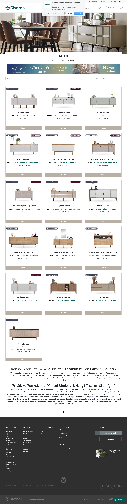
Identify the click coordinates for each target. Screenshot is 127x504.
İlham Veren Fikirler (64, 448)
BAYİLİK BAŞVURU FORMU (90, 1)
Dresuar (25, 451)
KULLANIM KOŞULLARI (11, 485)
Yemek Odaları (63, 60)
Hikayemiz (8, 431)
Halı (42, 431)
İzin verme (68, 13)
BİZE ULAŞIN (112, 1)
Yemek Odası (27, 440)
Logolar (7, 436)
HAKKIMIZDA (103, 1)
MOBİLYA (32, 7)
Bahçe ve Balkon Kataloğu (64, 436)
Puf (42, 438)
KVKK (7, 444)
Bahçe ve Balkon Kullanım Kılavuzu (10, 463)
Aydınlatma (44, 434)
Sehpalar (25, 449)
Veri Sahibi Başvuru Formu (49, 485)
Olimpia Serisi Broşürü (65, 439)
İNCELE (23, 128)
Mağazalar (8, 434)
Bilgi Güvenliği (9, 440)
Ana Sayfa (54, 60)
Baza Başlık (8, 471)
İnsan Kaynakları (10, 438)
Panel (7, 466)
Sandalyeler (26, 444)
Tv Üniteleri (26, 447)
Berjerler (25, 436)
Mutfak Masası (27, 442)
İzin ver (78, 13)
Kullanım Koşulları (10, 447)
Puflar (25, 438)
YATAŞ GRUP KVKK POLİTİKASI (29, 485)
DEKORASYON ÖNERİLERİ (87, 7)
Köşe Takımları (27, 434)
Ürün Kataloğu (63, 433)
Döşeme (7, 468)
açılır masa (96, 399)
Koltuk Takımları (28, 431)
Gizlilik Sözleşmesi (10, 442)
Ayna (42, 436)
